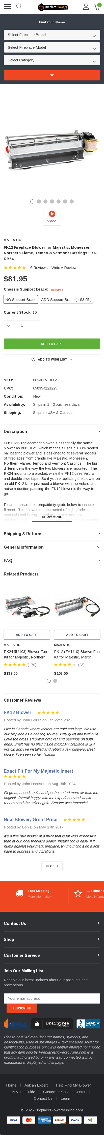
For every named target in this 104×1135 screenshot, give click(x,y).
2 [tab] (39, 201)
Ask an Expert (36, 1085)
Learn (65, 1098)
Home (11, 1085)
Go (52, 75)
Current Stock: (20, 312)
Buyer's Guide (23, 1092)
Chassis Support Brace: (33, 289)
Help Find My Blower (73, 1085)
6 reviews (39, 267)
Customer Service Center (64, 1092)
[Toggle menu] (7, 6)
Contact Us (43, 1098)
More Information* (40, 897)
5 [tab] (59, 201)
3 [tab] (45, 201)
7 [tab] (72, 201)
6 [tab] (65, 201)
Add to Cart (27, 635)
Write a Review (63, 267)
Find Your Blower (52, 22)
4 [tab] (52, 201)
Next (50, 866)
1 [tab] (32, 201)
